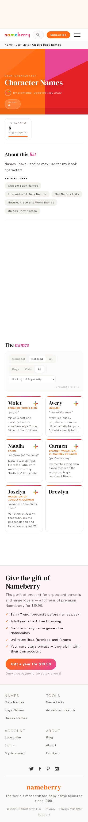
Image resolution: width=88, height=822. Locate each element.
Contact (53, 753)
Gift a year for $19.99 (31, 664)
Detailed (37, 359)
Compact (18, 359)
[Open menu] (77, 35)
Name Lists (55, 702)
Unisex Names (16, 718)
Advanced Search (60, 710)
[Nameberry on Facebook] (40, 768)
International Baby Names (27, 194)
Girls (28, 369)
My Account (15, 753)
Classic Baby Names (23, 186)
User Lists (22, 44)
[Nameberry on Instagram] (56, 768)
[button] (44, 371)
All (50, 359)
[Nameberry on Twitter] (31, 768)
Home (8, 44)
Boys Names (15, 710)
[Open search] (38, 35)
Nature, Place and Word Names (31, 202)
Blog (49, 737)
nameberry (44, 787)
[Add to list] (35, 403)
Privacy (50, 809)
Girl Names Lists (67, 194)
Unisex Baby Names (22, 211)
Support (44, 814)
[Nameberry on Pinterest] (48, 768)
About (51, 745)
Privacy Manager (70, 809)
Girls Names (14, 702)
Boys (15, 369)
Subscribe (58, 35)
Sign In (10, 745)
